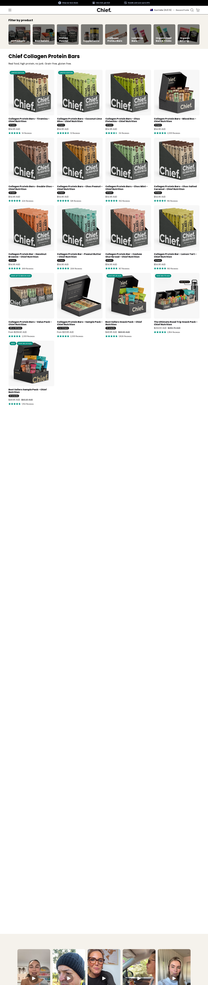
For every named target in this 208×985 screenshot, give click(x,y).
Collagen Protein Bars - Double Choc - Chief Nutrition (31, 187)
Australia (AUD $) (163, 10)
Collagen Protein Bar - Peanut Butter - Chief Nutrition (79, 255)
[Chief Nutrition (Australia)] (104, 10)
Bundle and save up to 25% (139, 3)
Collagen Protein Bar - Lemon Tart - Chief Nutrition (175, 255)
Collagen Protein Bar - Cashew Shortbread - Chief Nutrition (123, 255)
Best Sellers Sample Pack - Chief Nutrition (27, 391)
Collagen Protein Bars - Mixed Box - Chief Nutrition (175, 120)
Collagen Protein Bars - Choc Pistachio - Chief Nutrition (122, 120)
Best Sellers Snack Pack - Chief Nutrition (123, 323)
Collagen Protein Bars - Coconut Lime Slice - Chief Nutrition (79, 120)
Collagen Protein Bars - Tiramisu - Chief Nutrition (28, 120)
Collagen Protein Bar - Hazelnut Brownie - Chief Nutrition (27, 255)
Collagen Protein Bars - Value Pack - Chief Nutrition (30, 323)
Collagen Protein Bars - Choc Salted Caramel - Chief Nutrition (175, 187)
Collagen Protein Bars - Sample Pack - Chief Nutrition (79, 323)
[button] (192, 10)
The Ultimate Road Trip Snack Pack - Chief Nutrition (175, 323)
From (17, 332)
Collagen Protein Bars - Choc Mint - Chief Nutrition (126, 187)
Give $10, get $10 (103, 3)
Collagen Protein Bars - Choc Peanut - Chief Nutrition (79, 187)
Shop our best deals (70, 3)
